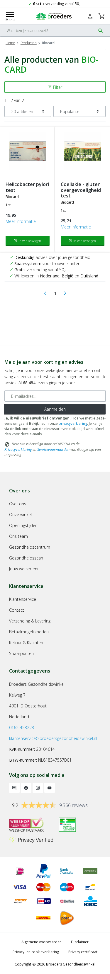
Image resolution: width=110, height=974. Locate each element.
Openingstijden (23, 525)
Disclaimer (80, 941)
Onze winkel (20, 514)
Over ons (17, 503)
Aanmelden (55, 409)
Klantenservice (22, 599)
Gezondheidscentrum (29, 547)
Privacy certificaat (82, 951)
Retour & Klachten (26, 642)
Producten (29, 42)
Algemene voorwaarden (41, 941)
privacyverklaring (73, 423)
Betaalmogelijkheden (29, 631)
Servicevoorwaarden (53, 449)
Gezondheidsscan (26, 558)
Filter (55, 87)
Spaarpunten (21, 653)
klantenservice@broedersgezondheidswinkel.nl (53, 738)
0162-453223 (21, 727)
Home (10, 42)
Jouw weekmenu (24, 569)
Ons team (18, 536)
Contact (16, 610)
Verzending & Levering (29, 621)
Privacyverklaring (18, 449)
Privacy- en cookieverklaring (36, 951)
